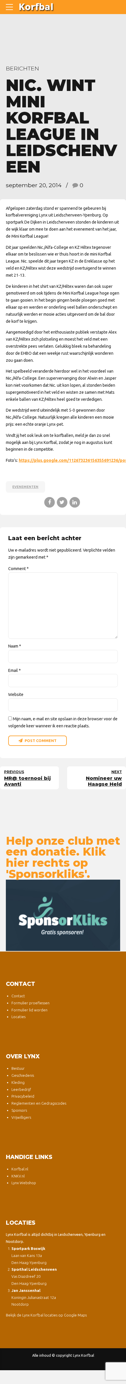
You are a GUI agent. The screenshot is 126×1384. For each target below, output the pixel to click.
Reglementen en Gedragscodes (38, 1103)
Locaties (18, 1017)
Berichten (22, 68)
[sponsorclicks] (63, 915)
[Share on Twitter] (62, 502)
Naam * (14, 646)
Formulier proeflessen (30, 1003)
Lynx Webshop (23, 1183)
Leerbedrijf (21, 1089)
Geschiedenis (22, 1075)
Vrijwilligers (21, 1117)
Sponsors (19, 1110)
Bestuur (18, 1068)
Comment (18, 568)
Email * (14, 670)
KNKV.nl (18, 1176)
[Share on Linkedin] (74, 502)
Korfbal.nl (19, 1169)
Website (15, 694)
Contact (18, 996)
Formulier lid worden (29, 1010)
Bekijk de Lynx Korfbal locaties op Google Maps (46, 1315)
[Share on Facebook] (49, 502)
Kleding (18, 1082)
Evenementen (25, 487)
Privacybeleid (22, 1096)
